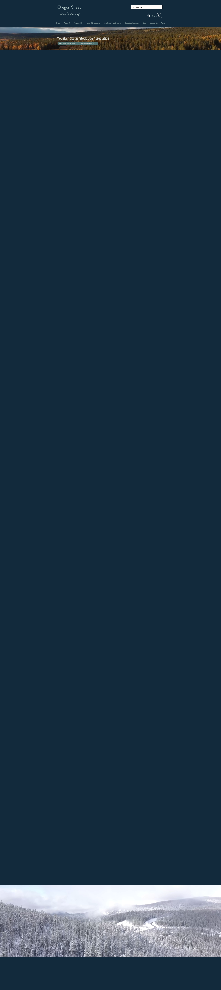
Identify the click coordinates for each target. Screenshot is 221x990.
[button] (160, 15)
